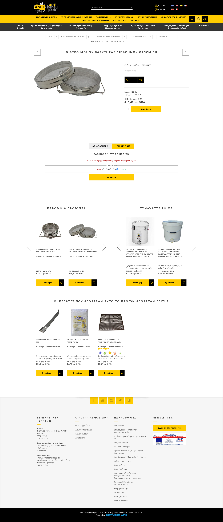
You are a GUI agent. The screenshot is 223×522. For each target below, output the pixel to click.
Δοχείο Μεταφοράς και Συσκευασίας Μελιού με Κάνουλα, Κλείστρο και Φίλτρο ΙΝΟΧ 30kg (139, 253)
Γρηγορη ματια (51, 231)
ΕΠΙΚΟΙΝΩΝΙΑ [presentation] (123, 146)
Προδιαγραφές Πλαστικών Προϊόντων (143, 27)
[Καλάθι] (198, 19)
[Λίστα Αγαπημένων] (192, 19)
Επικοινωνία (203, 26)
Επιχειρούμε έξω (121, 488)
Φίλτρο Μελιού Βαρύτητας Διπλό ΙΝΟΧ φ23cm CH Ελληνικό (83, 250)
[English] (177, 5)
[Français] (186, 5)
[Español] (181, 5)
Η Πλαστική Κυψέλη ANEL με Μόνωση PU (81, 27)
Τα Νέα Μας (119, 492)
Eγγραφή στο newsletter (169, 428)
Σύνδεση (161, 9)
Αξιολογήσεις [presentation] (101, 146)
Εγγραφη (161, 5)
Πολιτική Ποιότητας (122, 446)
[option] (50, 251)
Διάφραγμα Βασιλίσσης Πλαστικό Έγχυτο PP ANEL (109, 341)
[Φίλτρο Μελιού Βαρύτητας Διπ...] (185, 52)
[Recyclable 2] (120, 354)
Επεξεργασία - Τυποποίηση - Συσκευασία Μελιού (177, 27)
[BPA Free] (105, 354)
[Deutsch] (172, 9)
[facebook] (94, 400)
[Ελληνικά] (172, 5)
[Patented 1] (115, 354)
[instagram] (111, 400)
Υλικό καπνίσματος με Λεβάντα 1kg (77, 341)
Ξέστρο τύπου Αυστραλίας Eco (48, 341)
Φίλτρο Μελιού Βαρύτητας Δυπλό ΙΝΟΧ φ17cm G (48, 250)
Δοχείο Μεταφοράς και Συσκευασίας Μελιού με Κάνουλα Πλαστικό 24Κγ (169, 251)
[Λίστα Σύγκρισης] (205, 19)
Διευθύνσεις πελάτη (83, 430)
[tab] (100, 146)
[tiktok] (120, 400)
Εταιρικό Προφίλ (21, 27)
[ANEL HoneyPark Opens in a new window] (52, 8)
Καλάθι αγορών (82, 434)
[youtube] (103, 400)
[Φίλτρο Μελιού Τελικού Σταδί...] (37, 52)
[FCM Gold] (110, 354)
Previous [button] (29, 247)
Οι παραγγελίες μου (83, 425)
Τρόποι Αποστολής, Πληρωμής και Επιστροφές (46, 27)
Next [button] (103, 247)
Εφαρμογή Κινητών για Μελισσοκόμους (112, 27)
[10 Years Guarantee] (100, 354)
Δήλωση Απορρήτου (122, 461)
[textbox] (110, 7)
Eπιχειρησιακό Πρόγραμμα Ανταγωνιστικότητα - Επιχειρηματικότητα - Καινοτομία (127, 475)
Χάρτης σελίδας (120, 496)
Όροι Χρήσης (119, 465)
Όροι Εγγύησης (120, 469)
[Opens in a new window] (116, 515)
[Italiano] (177, 9)
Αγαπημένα (80, 438)
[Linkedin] (129, 400)
